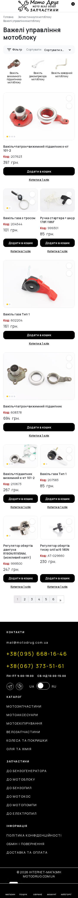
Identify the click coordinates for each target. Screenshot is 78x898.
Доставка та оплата (27, 852)
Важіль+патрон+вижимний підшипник (32, 406)
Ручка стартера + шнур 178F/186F (57, 220)
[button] (69, 98)
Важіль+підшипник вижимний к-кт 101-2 (19, 476)
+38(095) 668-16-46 (36, 653)
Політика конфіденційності (34, 835)
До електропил (21, 813)
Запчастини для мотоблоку (34, 17)
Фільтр (17, 49)
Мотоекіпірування (24, 723)
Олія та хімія (19, 749)
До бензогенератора (26, 771)
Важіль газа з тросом (19, 218)
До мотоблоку (20, 779)
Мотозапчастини (23, 706)
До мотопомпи (21, 805)
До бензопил (19, 788)
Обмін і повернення (25, 844)
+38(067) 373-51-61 (35, 665)
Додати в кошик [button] (39, 171)
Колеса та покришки (27, 740)
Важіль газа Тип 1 (16, 314)
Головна (8, 17)
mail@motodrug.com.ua (27, 642)
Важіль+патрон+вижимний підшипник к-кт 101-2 (36, 148)
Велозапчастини (23, 732)
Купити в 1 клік (39, 180)
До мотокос (18, 796)
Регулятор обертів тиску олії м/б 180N (55, 547)
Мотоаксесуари (22, 715)
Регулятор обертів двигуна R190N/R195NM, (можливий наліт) (18, 551)
